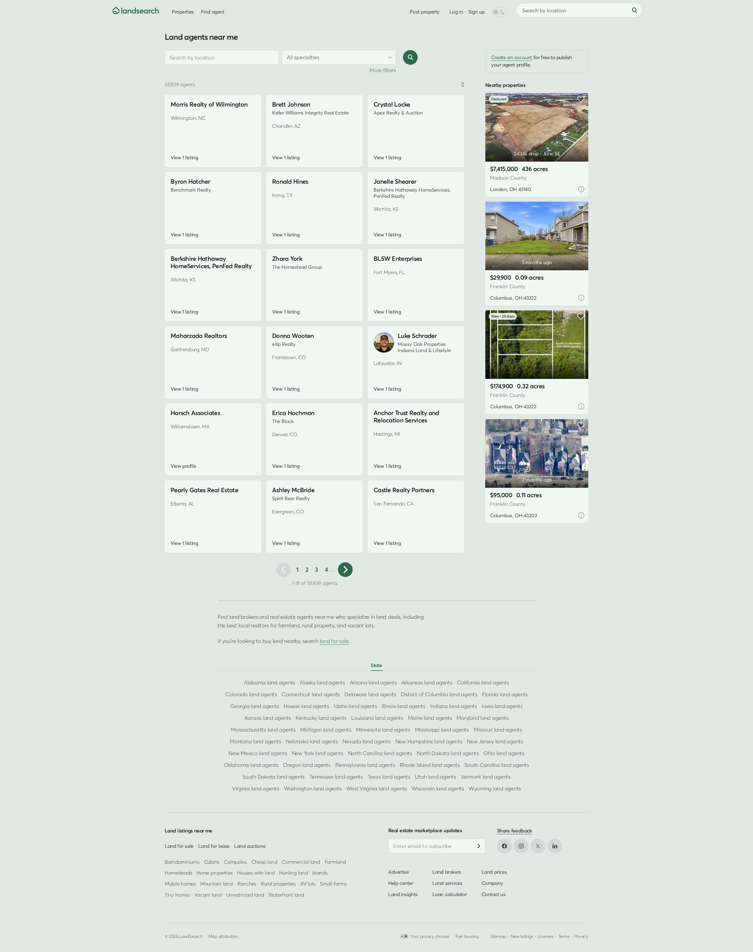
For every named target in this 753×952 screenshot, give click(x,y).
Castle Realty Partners (404, 490)
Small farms (333, 883)
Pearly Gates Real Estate (204, 490)
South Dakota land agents (273, 777)
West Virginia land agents (376, 788)
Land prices (494, 872)
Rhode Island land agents (430, 765)
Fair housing (467, 936)
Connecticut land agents (311, 694)
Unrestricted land (245, 894)
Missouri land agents (498, 730)
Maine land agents (430, 718)
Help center (400, 883)
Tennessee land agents (336, 777)
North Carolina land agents (380, 753)
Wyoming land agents (495, 788)
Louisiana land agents (377, 718)
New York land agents (317, 753)
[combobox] (222, 57)
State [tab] (376, 665)
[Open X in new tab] (538, 846)
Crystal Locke (392, 104)
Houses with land (255, 873)
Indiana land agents (453, 706)
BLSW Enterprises (398, 258)
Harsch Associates (195, 413)
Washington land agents (312, 788)
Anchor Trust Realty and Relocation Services (406, 416)
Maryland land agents (482, 718)
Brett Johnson (291, 104)
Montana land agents (255, 741)
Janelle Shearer (395, 181)
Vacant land (207, 894)
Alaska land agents (322, 682)
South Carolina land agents (496, 765)
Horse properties (214, 873)
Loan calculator (449, 894)
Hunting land (293, 873)
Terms (564, 936)
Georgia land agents (254, 706)
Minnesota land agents (383, 730)
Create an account (511, 57)
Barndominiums (182, 861)
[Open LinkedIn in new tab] (554, 846)
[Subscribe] (478, 846)
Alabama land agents (269, 682)
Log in (456, 12)
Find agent (212, 12)
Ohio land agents (504, 753)
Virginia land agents (255, 788)
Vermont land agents (486, 777)
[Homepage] (131, 10)
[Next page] (345, 569)
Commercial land (301, 861)
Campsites (235, 861)
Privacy (581, 936)
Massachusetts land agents (263, 730)
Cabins (211, 861)
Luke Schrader (417, 335)
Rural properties (278, 883)
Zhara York (287, 258)
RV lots (307, 883)
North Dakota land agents (448, 753)
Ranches (246, 883)
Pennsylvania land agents (365, 765)
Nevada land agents (366, 741)
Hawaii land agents (306, 706)
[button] (498, 147)
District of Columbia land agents (439, 694)
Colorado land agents (251, 694)
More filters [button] (382, 70)
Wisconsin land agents (438, 788)
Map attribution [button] (223, 936)
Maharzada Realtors (199, 335)
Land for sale (179, 846)
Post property (424, 12)
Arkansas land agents (427, 682)
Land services (447, 883)
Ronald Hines (290, 181)
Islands (319, 873)
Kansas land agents (268, 718)
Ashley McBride (293, 490)
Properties (183, 12)
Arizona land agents (373, 682)
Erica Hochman (293, 413)
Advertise (398, 872)
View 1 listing (184, 157)
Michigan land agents (325, 730)
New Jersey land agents (495, 741)
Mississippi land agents (442, 730)
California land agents (483, 682)
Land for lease (213, 846)
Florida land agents (505, 694)
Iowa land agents (502, 706)
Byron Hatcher (190, 181)
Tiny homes (177, 894)
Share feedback (514, 830)
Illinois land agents (403, 706)
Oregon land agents (306, 765)
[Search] (634, 10)
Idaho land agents (355, 706)
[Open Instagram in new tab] (521, 846)
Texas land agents (389, 777)
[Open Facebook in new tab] (504, 846)
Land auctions (250, 846)
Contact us (494, 894)
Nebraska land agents (312, 741)
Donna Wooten (293, 335)
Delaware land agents (370, 694)
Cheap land (264, 861)
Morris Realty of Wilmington (209, 104)
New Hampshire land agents (428, 741)
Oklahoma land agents (251, 765)
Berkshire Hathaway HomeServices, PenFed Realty (211, 262)
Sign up (476, 12)
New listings (522, 936)
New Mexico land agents (258, 753)
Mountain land (216, 883)
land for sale (334, 641)
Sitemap (498, 936)
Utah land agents (435, 777)
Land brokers (446, 872)
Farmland (335, 861)
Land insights (403, 894)
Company (492, 883)
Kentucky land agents (321, 718)
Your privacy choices (430, 936)
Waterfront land (286, 894)
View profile (183, 466)
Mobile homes (180, 883)
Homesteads (178, 873)
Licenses (546, 936)
